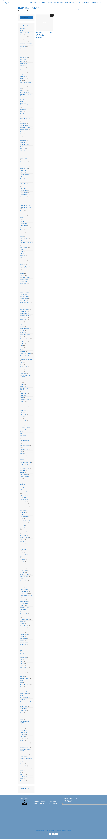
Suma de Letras (23, 708)
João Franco (23, 455)
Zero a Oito (23, 780)
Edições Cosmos (24, 286)
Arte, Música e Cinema (25, 82)
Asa (21, 88)
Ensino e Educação (24, 328)
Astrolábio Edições (24, 92)
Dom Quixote (23, 260)
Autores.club (23, 109)
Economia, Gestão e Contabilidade (25, 267)
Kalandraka (22, 470)
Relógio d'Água (23, 672)
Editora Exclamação (25, 309)
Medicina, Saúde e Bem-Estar (25, 527)
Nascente (22, 563)
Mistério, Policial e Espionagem (24, 548)
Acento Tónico (23, 36)
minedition (22, 541)
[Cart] (103, 2)
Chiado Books (23, 172)
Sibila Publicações (24, 691)
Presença (22, 640)
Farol (21, 349)
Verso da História (24, 754)
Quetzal (22, 661)
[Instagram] (50, 834)
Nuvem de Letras (24, 576)
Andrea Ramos (23, 72)
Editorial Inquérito (24, 313)
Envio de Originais (54, 803)
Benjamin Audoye (24, 125)
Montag (22, 552)
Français (22, 384)
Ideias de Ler (23, 431)
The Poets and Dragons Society (25, 722)
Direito (21, 251)
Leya (21, 480)
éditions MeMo (23, 307)
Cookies (39, 799)
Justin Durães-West (24, 468)
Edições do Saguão (24, 290)
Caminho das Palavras (25, 155)
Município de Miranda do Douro (26, 555)
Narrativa (22, 561)
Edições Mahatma (24, 296)
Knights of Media (24, 474)
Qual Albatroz (23, 657)
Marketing (22, 525)
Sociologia (22, 699)
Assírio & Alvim (23, 90)
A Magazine (23, 28)
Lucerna (22, 514)
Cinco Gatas (23, 188)
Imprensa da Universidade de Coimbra (26, 436)
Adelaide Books (23, 41)
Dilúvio (21, 249)
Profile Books (23, 644)
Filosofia (22, 371)
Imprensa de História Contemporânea (25, 441)
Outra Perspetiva (24, 591)
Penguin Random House (25, 616)
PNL (21, 630)
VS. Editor (22, 763)
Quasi (21, 659)
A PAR (21, 30)
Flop (21, 382)
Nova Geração (23, 570)
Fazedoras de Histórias (25, 353)
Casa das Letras (24, 161)
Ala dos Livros (23, 48)
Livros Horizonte (24, 506)
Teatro (21, 712)
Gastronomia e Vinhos (25, 399)
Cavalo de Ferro (24, 168)
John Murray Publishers (25, 462)
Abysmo (22, 34)
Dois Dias (22, 253)
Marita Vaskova (23, 522)
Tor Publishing (23, 738)
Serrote (22, 686)
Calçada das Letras (24, 150)
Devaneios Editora (24, 238)
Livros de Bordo (24, 499)
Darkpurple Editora (24, 227)
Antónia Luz (23, 76)
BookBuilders (23, 140)
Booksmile (22, 142)
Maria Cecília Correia (25, 520)
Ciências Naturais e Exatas (24, 179)
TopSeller (22, 736)
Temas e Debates (24, 714)
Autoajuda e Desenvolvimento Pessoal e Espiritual (26, 105)
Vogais (21, 761)
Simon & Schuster (24, 697)
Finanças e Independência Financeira (26, 376)
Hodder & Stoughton (25, 427)
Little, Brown (23, 495)
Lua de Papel (23, 512)
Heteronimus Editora (25, 423)
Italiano (22, 453)
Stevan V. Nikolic (24, 706)
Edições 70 (22, 275)
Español (22, 336)
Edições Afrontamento (25, 277)
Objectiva (22, 578)
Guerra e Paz (23, 414)
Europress (22, 343)
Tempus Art (23, 717)
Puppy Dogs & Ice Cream (26, 653)
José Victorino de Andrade (26, 464)
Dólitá (21, 257)
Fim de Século (23, 373)
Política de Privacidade (39, 801)
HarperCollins (23, 420)
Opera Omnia (23, 585)
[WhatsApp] (56, 834)
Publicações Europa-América (25, 649)
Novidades (22, 572)
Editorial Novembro (24, 315)
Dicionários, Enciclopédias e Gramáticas (26, 243)
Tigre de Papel (23, 730)
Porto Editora (23, 638)
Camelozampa (23, 152)
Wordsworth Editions (25, 768)
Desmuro (22, 232)
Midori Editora (23, 535)
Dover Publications (24, 262)
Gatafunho (22, 401)
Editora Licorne (24, 311)
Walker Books (23, 765)
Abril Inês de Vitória (24, 32)
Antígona (22, 74)
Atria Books (23, 99)
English (21, 324)
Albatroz (22, 50)
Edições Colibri (23, 283)
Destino (22, 236)
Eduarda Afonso (24, 317)
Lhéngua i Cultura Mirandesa (24, 483)
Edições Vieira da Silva (25, 302)
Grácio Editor (23, 410)
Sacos (21, 682)
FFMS (21, 362)
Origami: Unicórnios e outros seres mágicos (40, 35)
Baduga (22, 111)
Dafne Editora (23, 225)
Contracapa (23, 212)
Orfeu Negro (23, 587)
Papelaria (22, 605)
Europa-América (24, 341)
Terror (21, 719)
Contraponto (23, 215)
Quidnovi (22, 665)
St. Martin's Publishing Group (25, 702)
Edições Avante (23, 281)
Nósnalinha (22, 568)
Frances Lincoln (24, 386)
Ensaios (22, 326)
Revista (21, 674)
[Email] (53, 834)
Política (22, 636)
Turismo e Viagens (24, 742)
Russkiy (21, 680)
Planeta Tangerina (24, 625)
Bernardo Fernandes (25, 127)
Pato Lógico (23, 609)
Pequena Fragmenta (25, 619)
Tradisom (22, 740)
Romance (22, 676)
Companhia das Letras (25, 207)
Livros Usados (23, 508)
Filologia (22, 369)
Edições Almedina (24, 279)
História (22, 425)
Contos (22, 210)
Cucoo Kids (22, 221)
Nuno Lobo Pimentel (25, 574)
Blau (21, 136)
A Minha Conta (53, 799)
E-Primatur (23, 264)
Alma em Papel (23, 59)
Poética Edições (24, 634)
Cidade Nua (23, 176)
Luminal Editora (24, 516)
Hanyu (21, 418)
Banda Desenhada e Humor (24, 114)
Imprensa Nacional (24, 445)
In (20, 447)
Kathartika (22, 472)
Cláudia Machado (24, 192)
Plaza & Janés (23, 627)
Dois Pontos (23, 255)
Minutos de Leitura (24, 545)
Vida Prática (23, 756)
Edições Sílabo (23, 300)
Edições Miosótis (24, 298)
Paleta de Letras (24, 603)
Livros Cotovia (23, 497)
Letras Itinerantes (24, 476)
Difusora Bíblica (23, 247)
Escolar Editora (23, 332)
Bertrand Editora (24, 129)
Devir (21, 240)
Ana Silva (22, 65)
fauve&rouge (23, 351)
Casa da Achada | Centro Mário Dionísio (26, 157)
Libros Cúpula (23, 487)
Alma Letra (22, 61)
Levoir (21, 478)
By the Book (23, 148)
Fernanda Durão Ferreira (26, 355)
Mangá (21, 518)
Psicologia (22, 647)
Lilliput (21, 489)
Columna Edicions (24, 203)
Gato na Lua (23, 403)
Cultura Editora (23, 223)
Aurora (21, 101)
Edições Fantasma (24, 292)
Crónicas (22, 219)
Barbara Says (23, 123)
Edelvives (22, 271)
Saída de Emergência (25, 684)
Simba (21, 695)
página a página (24, 601)
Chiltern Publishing (24, 174)
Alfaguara (22, 53)
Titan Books (23, 734)
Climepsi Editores (24, 194)
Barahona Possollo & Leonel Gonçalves (25, 119)
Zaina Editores (23, 776)
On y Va (22, 583)
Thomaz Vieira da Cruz (25, 726)
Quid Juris (22, 663)
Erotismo (22, 330)
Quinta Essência (24, 670)
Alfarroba (22, 55)
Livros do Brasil (23, 503)
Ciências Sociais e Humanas (24, 184)
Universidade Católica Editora (25, 750)
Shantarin (22, 689)
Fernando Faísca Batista (26, 359)
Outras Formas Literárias (26, 595)
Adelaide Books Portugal (26, 43)
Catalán (22, 164)
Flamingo (22, 380)
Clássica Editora (24, 190)
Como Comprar (53, 801)
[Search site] (100, 2)
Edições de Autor (24, 288)
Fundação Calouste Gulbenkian (24, 389)
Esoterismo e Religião (25, 334)
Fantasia (22, 347)
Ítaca (21, 451)
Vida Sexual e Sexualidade (26, 758)
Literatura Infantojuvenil (26, 491)
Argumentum (23, 78)
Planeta (22, 623)
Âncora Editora (23, 69)
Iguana (21, 433)
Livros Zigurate (23, 510)
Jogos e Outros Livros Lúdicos (25, 458)
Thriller (22, 728)
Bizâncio (22, 133)
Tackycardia (23, 710)
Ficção (21, 364)
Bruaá (21, 146)
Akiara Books (23, 46)
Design (21, 229)
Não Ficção (22, 559)
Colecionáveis (23, 201)
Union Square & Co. (24, 747)
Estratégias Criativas (25, 338)
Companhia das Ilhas (25, 205)
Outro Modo (23, 599)
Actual (21, 39)
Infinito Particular (24, 449)
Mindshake (22, 539)
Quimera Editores (24, 667)
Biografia (22, 131)
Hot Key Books (23, 429)
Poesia (21, 632)
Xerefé (21, 770)
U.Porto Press (23, 745)
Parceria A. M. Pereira (25, 607)
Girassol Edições (24, 406)
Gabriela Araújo (23, 393)
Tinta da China (23, 732)
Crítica (21, 217)
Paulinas (22, 611)
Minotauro (22, 543)
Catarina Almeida (24, 166)
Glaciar (21, 408)
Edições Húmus (23, 294)
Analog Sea (22, 67)
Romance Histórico (24, 678)
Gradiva (22, 412)
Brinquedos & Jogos (24, 144)
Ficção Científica (24, 366)
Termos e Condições (39, 803)
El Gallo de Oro (23, 319)
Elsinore (22, 321)
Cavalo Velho (23, 170)
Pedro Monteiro (24, 613)
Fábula (21, 345)
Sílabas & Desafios (24, 693)
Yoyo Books (23, 774)
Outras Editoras (24, 593)
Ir (31, 17)
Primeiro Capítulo (24, 642)
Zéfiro (21, 778)
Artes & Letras (23, 86)
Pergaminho (23, 621)
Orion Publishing (24, 589)
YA (20, 772)
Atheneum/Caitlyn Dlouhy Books (26, 95)
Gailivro (22, 397)
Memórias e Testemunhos (26, 531)
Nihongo (22, 566)
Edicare (22, 273)
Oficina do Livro (24, 580)
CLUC (21, 198)
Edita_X (22, 305)
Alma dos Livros (24, 57)
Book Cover (23, 138)
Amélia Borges (23, 63)
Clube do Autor (23, 196)
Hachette (22, 416)
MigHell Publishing (24, 537)
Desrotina (22, 234)
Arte (21, 80)
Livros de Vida (23, 501)
